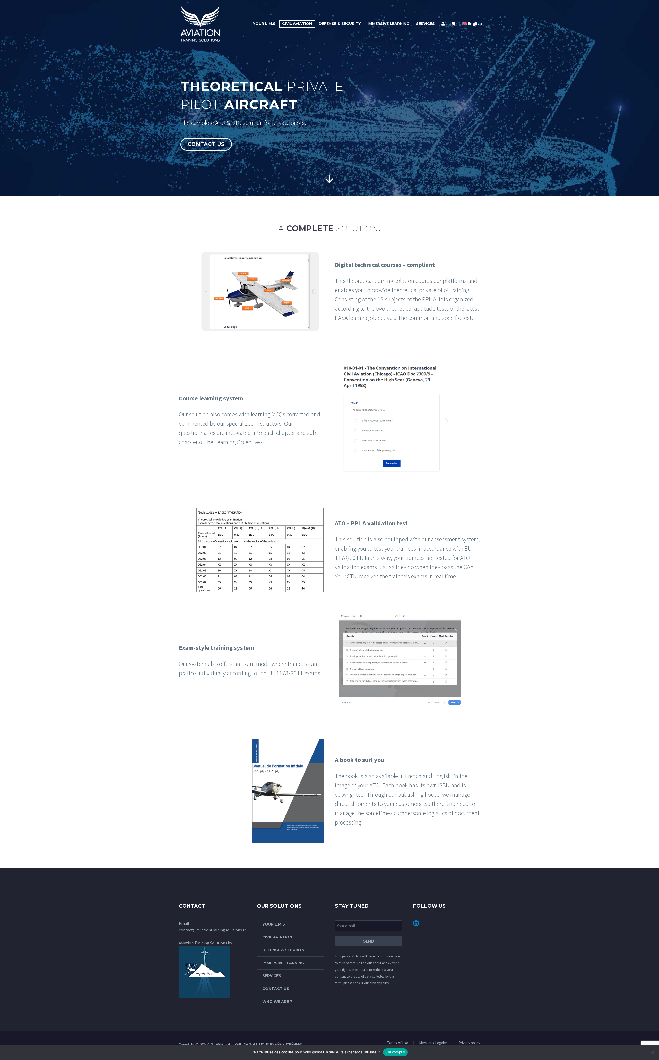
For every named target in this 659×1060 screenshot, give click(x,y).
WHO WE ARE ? (277, 1001)
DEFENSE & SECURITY (340, 23)
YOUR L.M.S (264, 23)
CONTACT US (275, 988)
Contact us (206, 144)
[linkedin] (416, 925)
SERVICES (425, 23)
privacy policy (379, 983)
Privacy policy (469, 1043)
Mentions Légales (433, 1043)
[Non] (652, 1052)
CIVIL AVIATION (297, 23)
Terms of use (397, 1043)
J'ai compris (395, 1052)
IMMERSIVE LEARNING (388, 23)
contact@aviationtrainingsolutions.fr (212, 929)
